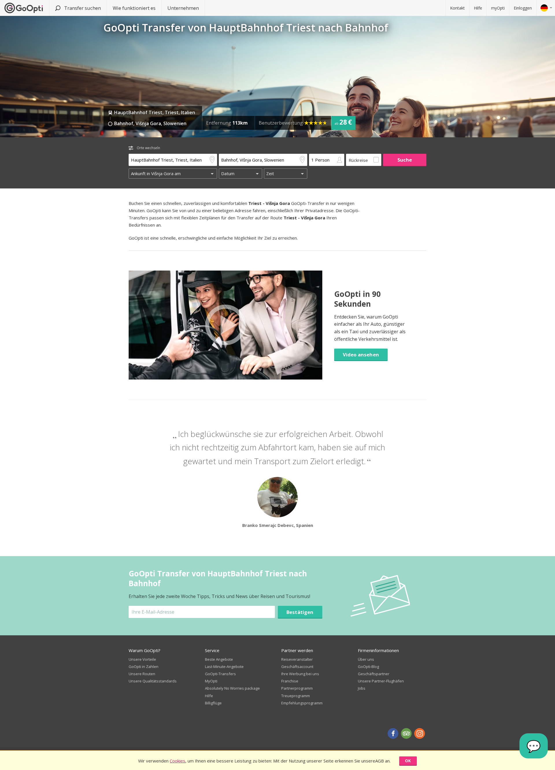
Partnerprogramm (297, 688)
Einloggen (523, 8)
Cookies (177, 761)
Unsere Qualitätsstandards (153, 681)
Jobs (361, 688)
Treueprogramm (295, 695)
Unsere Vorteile (142, 659)
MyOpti (211, 681)
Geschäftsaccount (297, 666)
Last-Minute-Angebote (224, 666)
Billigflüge (213, 703)
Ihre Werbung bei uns (300, 673)
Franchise (289, 681)
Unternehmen (183, 8)
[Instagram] (419, 733)
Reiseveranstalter (297, 659)
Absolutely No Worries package (232, 688)
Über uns (366, 659)
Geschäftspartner (373, 673)
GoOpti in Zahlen (143, 666)
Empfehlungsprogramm (302, 703)
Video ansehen (361, 354)
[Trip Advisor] (406, 733)
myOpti (498, 8)
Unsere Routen (142, 673)
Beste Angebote (219, 659)
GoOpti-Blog (368, 666)
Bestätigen (300, 612)
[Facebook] (393, 733)
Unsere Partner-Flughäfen (381, 681)
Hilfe (478, 8)
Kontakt (457, 8)
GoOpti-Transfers (220, 673)
